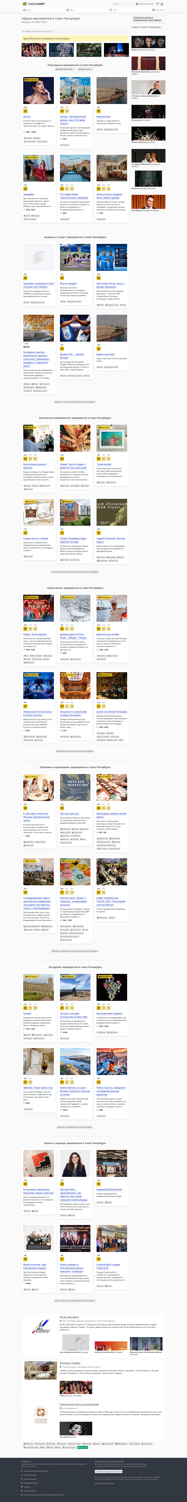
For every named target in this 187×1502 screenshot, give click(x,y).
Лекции (121, 557)
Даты (72, 10)
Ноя (25, 107)
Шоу (27, 656)
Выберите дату (84, 69)
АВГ (62, 107)
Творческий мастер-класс (107, 845)
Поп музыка (43, 141)
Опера (28, 216)
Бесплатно (29, 489)
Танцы (36, 486)
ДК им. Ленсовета (69, 1317)
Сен (25, 185)
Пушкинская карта (32, 1447)
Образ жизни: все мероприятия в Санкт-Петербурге (74, 751)
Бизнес (35, 384)
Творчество (29, 740)
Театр (86, 930)
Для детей (102, 659)
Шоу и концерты (31, 141)
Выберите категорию (64, 69)
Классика (116, 737)
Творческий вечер (104, 842)
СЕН (30, 625)
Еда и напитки (30, 737)
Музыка (37, 138)
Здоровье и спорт (112, 129)
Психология (45, 384)
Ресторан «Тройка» (70, 1363)
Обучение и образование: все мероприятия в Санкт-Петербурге (75, 951)
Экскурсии (65, 145)
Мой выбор (160, 10)
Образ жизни (45, 486)
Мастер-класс (103, 838)
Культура (36, 216)
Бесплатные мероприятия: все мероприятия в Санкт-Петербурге (75, 572)
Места (29, 10)
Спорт (101, 129)
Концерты (29, 138)
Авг (98, 107)
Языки (113, 918)
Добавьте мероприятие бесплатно (109, 1471)
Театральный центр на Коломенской (79, 1404)
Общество (76, 560)
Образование (42, 387)
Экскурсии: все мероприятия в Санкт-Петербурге (74, 1127)
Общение (75, 839)
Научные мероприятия (33, 926)
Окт (25, 889)
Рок (122, 740)
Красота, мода (67, 842)
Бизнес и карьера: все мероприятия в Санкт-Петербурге (75, 1300)
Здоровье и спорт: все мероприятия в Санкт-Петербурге (75, 402)
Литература (112, 557)
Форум (28, 384)
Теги (114, 10)
